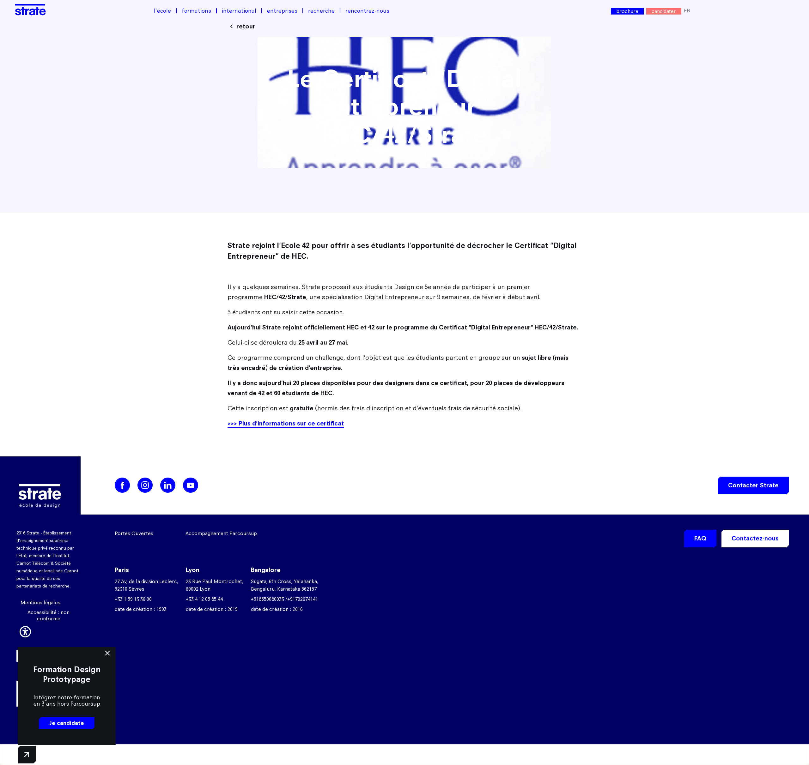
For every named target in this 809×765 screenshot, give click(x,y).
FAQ (700, 538)
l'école (162, 11)
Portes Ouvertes (134, 533)
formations (196, 11)
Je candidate (66, 723)
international (239, 11)
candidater (664, 11)
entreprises (282, 11)
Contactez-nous (755, 538)
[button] (25, 630)
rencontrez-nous (367, 11)
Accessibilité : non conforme (48, 615)
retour (245, 26)
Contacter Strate (753, 485)
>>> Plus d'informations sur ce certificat (286, 423)
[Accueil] (30, 9)
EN (687, 11)
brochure (627, 11)
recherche (321, 11)
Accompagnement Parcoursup (221, 533)
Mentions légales (40, 602)
